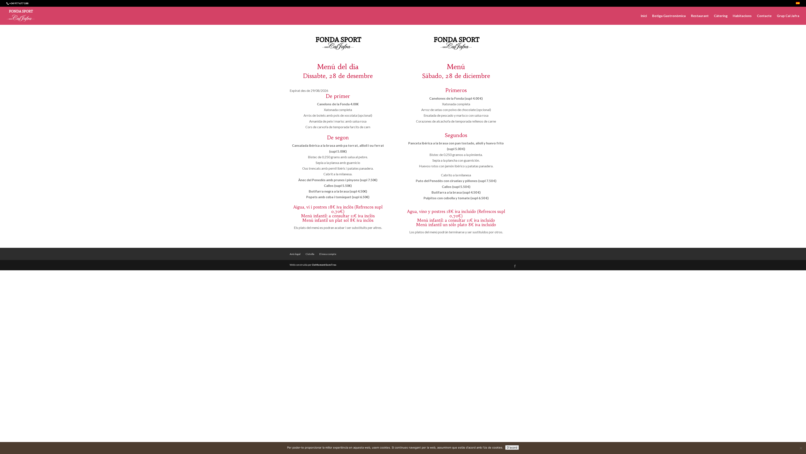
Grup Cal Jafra (788, 16)
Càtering (720, 16)
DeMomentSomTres (324, 264)
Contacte (764, 16)
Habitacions (742, 16)
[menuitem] (798, 4)
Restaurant (700, 16)
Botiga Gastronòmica (669, 16)
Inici (644, 16)
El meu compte (327, 254)
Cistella (309, 254)
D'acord (512, 447)
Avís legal (295, 254)
